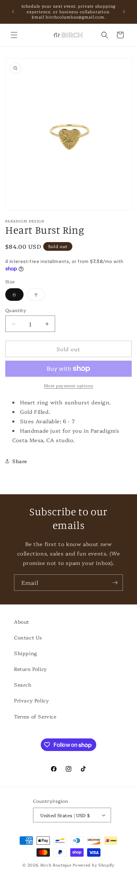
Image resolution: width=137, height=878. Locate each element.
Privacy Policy (31, 700)
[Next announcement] (124, 11)
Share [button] (19, 461)
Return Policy (30, 668)
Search (23, 684)
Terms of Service (35, 716)
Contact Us (28, 637)
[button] (14, 35)
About (21, 621)
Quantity (15, 310)
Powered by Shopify (94, 865)
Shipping (25, 653)
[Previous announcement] (13, 11)
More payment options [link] (68, 385)
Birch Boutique (56, 865)
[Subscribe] (115, 582)
